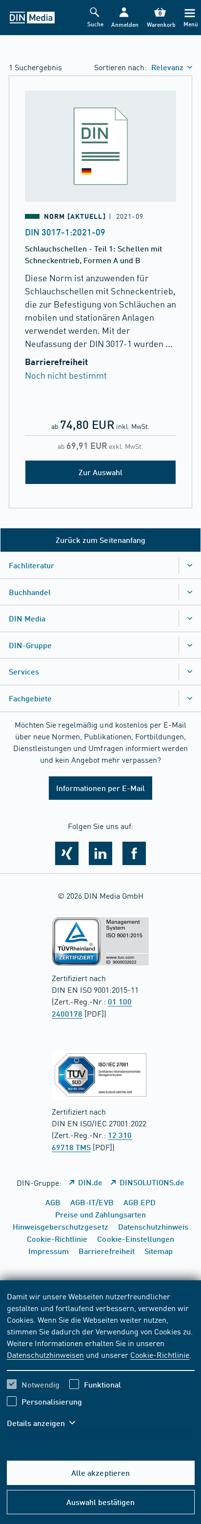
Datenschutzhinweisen (45, 1354)
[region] (101, 1365)
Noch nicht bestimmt (66, 375)
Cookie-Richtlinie (159, 1354)
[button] (123, 18)
